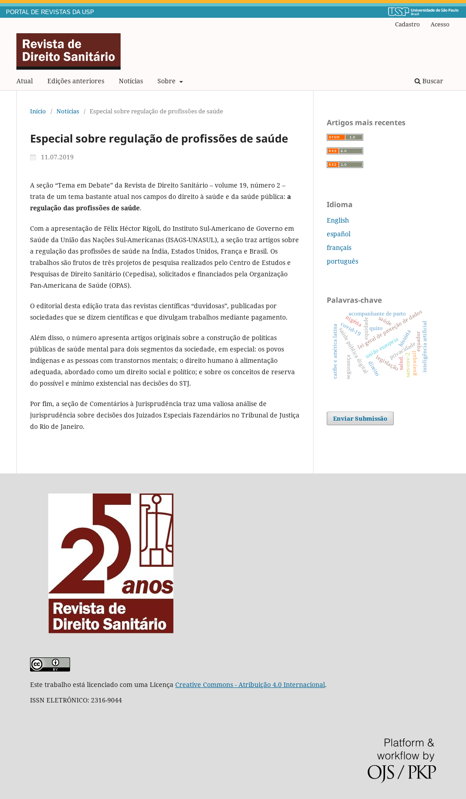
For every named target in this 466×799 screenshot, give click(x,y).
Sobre (167, 80)
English (338, 220)
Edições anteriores (75, 80)
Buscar (431, 80)
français (339, 247)
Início (38, 111)
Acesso (440, 24)
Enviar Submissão (360, 418)
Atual (24, 80)
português (342, 261)
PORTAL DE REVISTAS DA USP (50, 12)
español (338, 233)
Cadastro (407, 24)
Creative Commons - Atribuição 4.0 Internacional (250, 684)
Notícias (131, 80)
